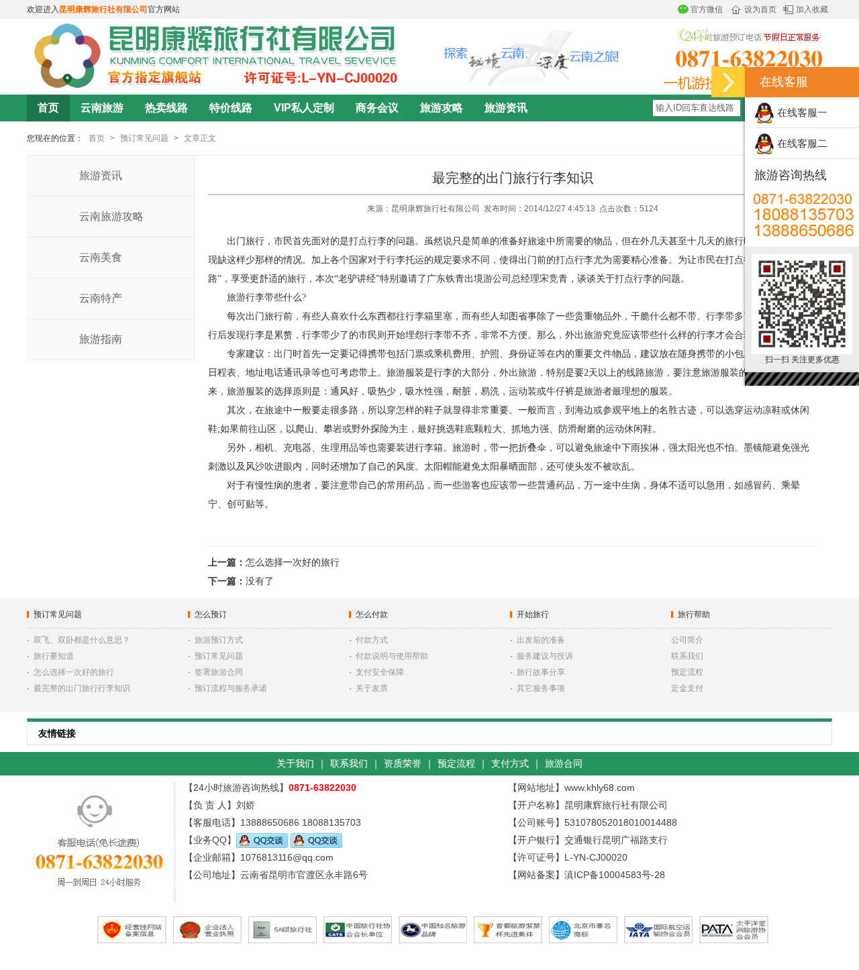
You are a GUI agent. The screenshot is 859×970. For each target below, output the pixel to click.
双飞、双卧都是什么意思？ (82, 640)
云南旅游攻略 (111, 216)
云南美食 (100, 257)
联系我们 (687, 656)
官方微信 (707, 9)
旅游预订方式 (219, 640)
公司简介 (687, 640)
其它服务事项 (541, 688)
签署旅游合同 (219, 672)
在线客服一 (800, 112)
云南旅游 (102, 107)
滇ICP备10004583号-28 (614, 874)
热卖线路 (166, 107)
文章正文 (200, 138)
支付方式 (510, 763)
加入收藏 (812, 9)
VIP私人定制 (304, 107)
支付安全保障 (380, 672)
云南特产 (100, 298)
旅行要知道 (54, 656)
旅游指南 (100, 339)
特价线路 (230, 107)
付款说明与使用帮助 (392, 656)
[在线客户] (728, 82)
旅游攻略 (441, 107)
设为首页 (760, 9)
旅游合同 (564, 763)
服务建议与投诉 (545, 656)
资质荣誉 (402, 763)
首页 (48, 107)
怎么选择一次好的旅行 (293, 562)
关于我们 (295, 763)
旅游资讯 (506, 107)
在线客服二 (800, 143)
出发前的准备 (541, 640)
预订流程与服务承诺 (231, 688)
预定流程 (687, 672)
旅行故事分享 (541, 672)
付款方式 (372, 640)
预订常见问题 (144, 138)
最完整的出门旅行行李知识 (82, 688)
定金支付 (687, 688)
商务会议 (377, 107)
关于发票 (372, 688)
